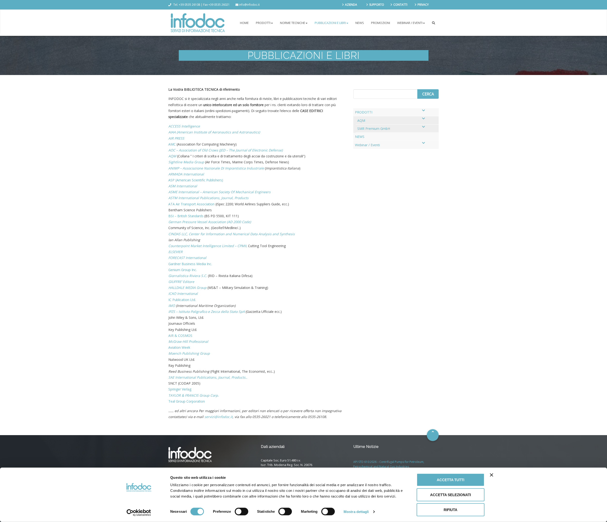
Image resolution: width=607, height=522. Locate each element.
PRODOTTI (263, 23)
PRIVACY (423, 5)
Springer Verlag (179, 389)
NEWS (359, 23)
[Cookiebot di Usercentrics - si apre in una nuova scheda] (139, 512)
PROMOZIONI (380, 23)
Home (244, 23)
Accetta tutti (450, 480)
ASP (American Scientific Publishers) (195, 180)
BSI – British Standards (185, 216)
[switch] (241, 511)
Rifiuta (450, 510)
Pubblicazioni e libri (330, 23)
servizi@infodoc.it (218, 416)
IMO (171, 305)
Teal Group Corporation (186, 401)
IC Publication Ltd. (182, 299)
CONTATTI (400, 5)
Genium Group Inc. (182, 270)
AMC (172, 144)
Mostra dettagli (356, 511)
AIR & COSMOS (180, 335)
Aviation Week (179, 347)
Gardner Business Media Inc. (190, 264)
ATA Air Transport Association (191, 204)
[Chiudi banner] (491, 475)
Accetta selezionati (450, 495)
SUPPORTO (376, 5)
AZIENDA (351, 5)
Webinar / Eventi (410, 23)
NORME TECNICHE (292, 23)
